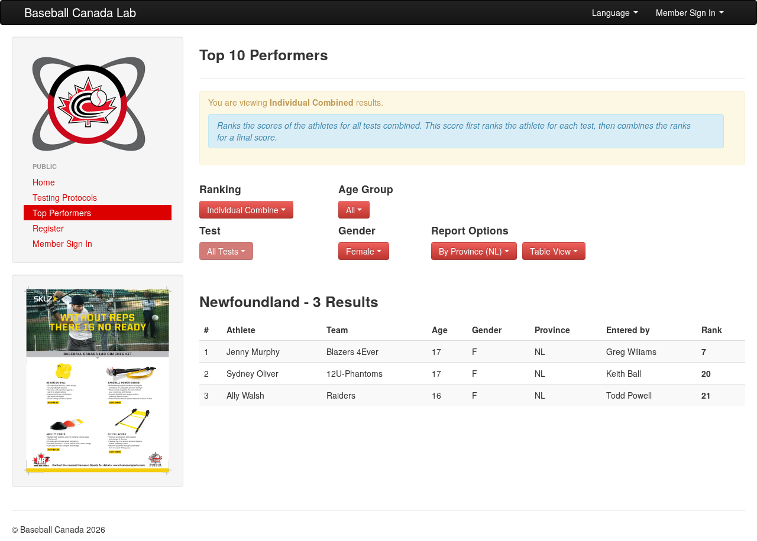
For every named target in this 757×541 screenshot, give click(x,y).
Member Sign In (687, 12)
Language (612, 12)
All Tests (224, 251)
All (351, 210)
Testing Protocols (65, 197)
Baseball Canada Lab (80, 12)
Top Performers (62, 213)
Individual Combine (244, 210)
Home (44, 182)
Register (48, 228)
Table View (551, 251)
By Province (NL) (471, 251)
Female (361, 251)
